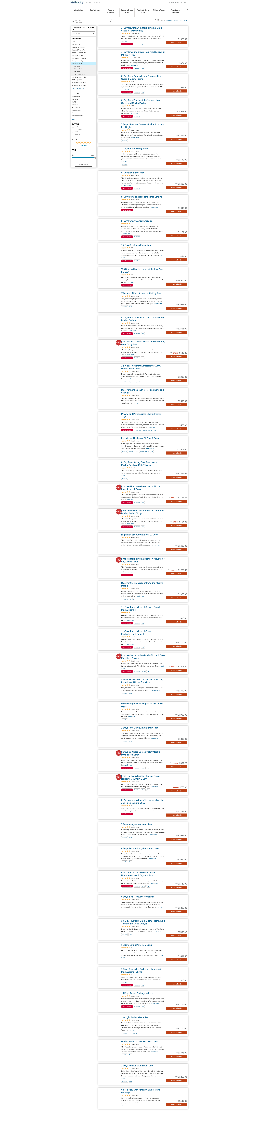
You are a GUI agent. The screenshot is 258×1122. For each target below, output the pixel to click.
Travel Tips (174, 2)
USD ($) (88, 2)
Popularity (169, 20)
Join (181, 2)
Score (176, 20)
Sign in (186, 2)
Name (185, 20)
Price (180, 20)
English (96, 2)
